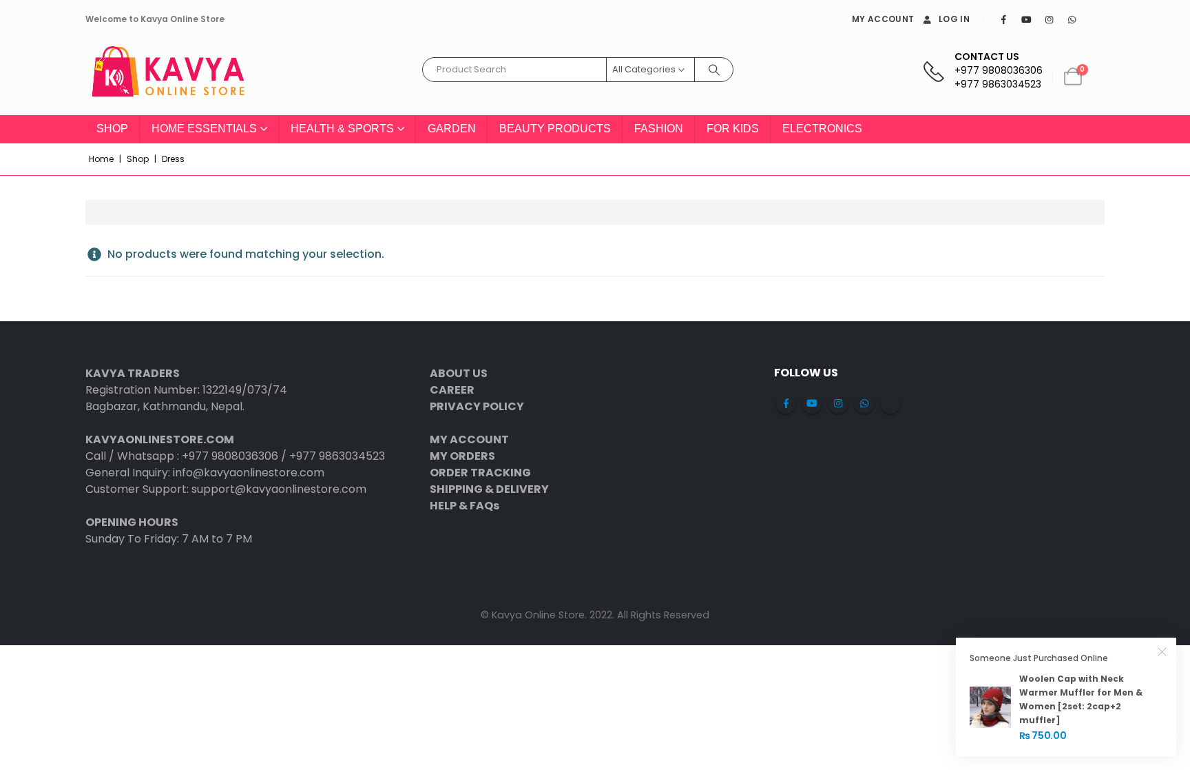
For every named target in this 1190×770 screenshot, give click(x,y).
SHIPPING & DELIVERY (489, 489)
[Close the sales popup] (1162, 651)
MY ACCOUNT (883, 19)
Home (101, 159)
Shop (112, 128)
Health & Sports (342, 128)
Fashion (658, 128)
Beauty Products (555, 128)
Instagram (838, 403)
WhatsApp (864, 403)
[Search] (714, 69)
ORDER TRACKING (480, 472)
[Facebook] (1003, 19)
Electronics (822, 128)
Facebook (785, 403)
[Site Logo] (168, 76)
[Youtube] (1026, 19)
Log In (954, 19)
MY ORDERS (462, 456)
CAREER (452, 390)
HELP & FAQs (464, 506)
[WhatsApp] (1071, 19)
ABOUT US (459, 373)
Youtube (812, 403)
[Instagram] (1048, 19)
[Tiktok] (1094, 19)
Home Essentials (204, 128)
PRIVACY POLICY (477, 406)
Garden (452, 128)
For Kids (733, 128)
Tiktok (890, 403)
